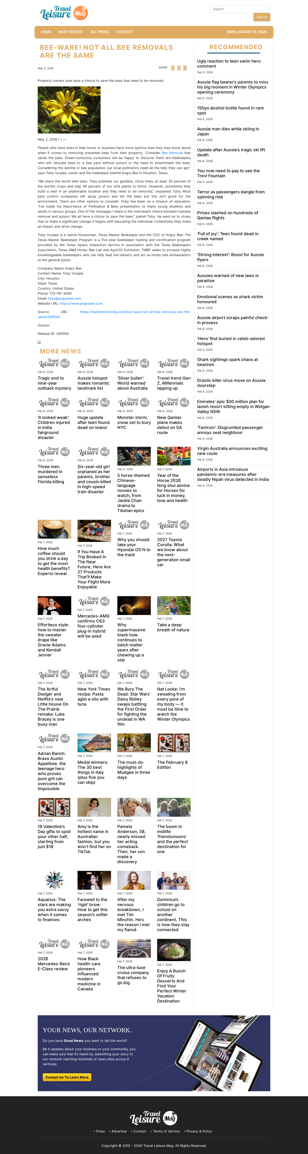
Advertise (119, 1131)
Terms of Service (166, 1131)
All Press (100, 32)
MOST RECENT (70, 32)
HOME (46, 32)
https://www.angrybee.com (81, 303)
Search (262, 17)
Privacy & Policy (199, 1131)
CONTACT (124, 32)
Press (100, 1131)
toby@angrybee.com (64, 298)
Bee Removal (172, 153)
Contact (139, 1131)
